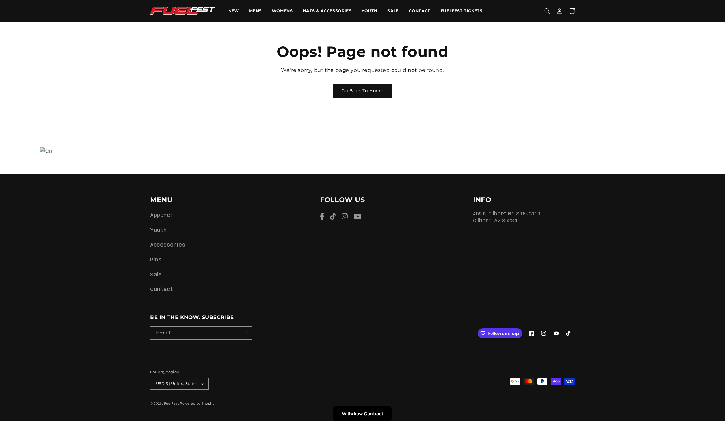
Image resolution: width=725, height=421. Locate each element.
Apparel (161, 215)
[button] (547, 11)
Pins (155, 259)
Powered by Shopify (197, 403)
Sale (156, 274)
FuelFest (171, 403)
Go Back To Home (362, 90)
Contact (161, 289)
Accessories (167, 245)
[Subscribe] (245, 333)
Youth (158, 230)
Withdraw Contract (362, 413)
